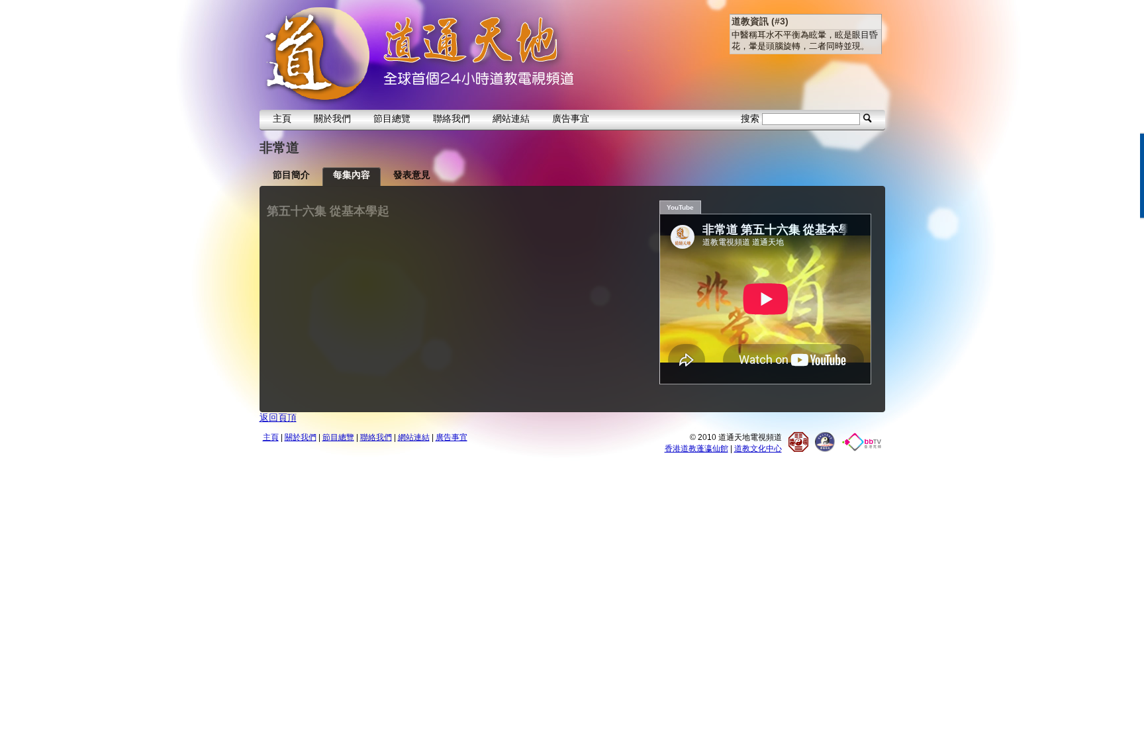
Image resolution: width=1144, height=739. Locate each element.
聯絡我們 (451, 118)
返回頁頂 (278, 417)
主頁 (282, 118)
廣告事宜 (570, 118)
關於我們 (332, 118)
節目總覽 (391, 118)
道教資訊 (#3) (760, 21)
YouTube (680, 207)
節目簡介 (291, 174)
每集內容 (351, 174)
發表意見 (411, 174)
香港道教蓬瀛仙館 (696, 448)
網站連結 (511, 118)
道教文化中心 (758, 448)
